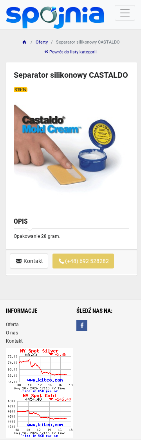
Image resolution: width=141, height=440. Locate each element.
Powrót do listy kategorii (72, 52)
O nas (12, 333)
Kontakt (32, 261)
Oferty (42, 42)
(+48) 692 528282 (87, 261)
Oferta (12, 324)
